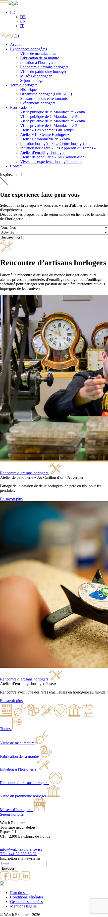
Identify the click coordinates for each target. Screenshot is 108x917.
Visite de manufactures (38, 53)
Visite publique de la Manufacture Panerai (53, 116)
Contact (16, 166)
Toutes (5, 729)
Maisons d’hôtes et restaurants (44, 98)
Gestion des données (26, 901)
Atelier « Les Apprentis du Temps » (48, 130)
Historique (28, 89)
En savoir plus (11, 499)
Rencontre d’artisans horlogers (44, 67)
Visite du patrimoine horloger (43, 71)
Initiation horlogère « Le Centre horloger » (53, 143)
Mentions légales (23, 906)
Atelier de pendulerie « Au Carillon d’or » (53, 157)
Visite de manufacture (17, 743)
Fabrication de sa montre (39, 58)
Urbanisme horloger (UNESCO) (46, 94)
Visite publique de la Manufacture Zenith (52, 112)
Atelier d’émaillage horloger (42, 152)
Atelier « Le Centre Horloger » (44, 134)
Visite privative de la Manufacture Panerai (53, 125)
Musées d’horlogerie (36, 76)
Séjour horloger (32, 80)
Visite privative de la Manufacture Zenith (52, 121)
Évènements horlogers (37, 103)
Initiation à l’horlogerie (38, 62)
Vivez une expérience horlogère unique (51, 161)
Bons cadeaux (21, 107)
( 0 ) (15, 36)
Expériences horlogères (28, 49)
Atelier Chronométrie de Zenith (45, 139)
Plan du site (19, 892)
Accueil (16, 44)
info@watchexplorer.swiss (21, 849)
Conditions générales (26, 897)
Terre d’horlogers (23, 85)
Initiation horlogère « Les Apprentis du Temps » (58, 148)
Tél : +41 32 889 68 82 (18, 854)
